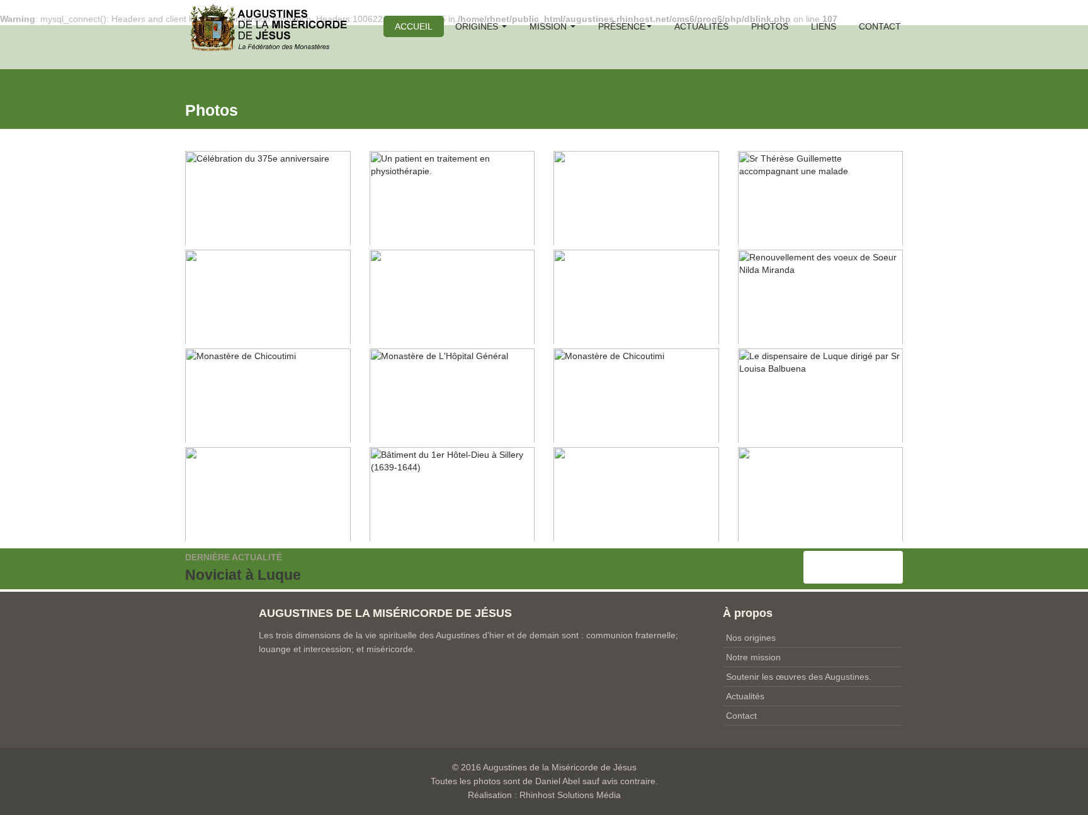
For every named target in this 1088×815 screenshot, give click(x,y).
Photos (769, 26)
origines (478, 26)
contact (880, 26)
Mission (549, 26)
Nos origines (751, 638)
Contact (741, 716)
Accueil (414, 26)
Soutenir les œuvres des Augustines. (798, 677)
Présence (621, 26)
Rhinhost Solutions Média (570, 795)
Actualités (701, 26)
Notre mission (753, 657)
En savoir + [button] (853, 567)
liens (823, 26)
